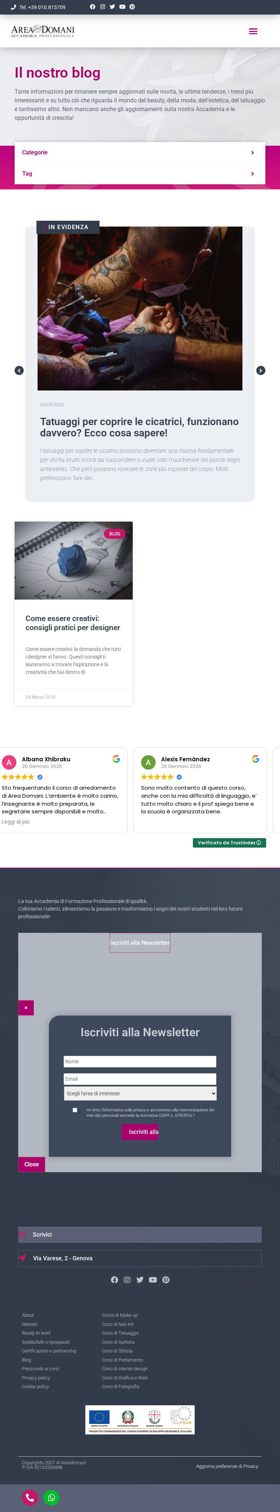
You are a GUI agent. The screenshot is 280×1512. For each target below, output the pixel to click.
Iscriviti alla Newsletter (140, 942)
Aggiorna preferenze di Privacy (227, 1466)
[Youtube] (122, 7)
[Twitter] (112, 7)
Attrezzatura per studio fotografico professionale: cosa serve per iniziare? (127, 427)
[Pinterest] (132, 7)
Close (31, 1164)
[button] (253, 31)
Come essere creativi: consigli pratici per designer (73, 623)
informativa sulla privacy (124, 1110)
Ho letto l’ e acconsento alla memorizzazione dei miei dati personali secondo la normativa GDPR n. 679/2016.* (150, 1113)
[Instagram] (102, 7)
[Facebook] (92, 7)
